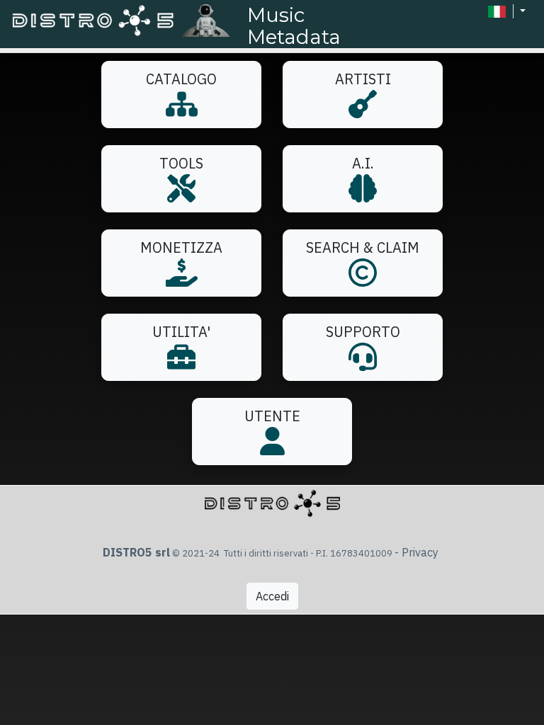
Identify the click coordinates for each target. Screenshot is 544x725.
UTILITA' (181, 331)
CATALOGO (181, 79)
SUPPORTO (363, 331)
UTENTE (272, 416)
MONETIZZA (181, 247)
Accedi (272, 596)
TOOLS (181, 163)
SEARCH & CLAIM (362, 247)
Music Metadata (294, 26)
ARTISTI (363, 79)
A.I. (363, 163)
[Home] (125, 19)
